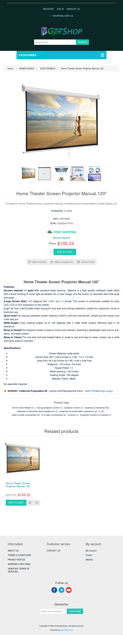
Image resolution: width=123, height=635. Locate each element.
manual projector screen (47, 407)
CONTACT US (53, 550)
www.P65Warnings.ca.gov (99, 391)
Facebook (54, 590)
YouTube (69, 590)
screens (71, 414)
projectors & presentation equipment (76, 411)
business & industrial (95, 407)
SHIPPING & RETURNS (19, 564)
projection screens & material (94, 414)
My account (91, 550)
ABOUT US (13, 550)
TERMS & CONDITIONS (19, 555)
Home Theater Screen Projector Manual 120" (18, 485)
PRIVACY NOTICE (16, 559)
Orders (89, 555)
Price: (53, 243)
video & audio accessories (24, 414)
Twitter (61, 590)
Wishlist (89, 559)
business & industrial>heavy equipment (35, 411)
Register (48, 8)
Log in (60, 8)
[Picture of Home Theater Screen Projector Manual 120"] (28, 173)
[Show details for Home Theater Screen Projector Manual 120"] (23, 460)
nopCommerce (66, 630)
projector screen (72, 407)
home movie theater (21, 407)
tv (100, 411)
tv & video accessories (52, 414)
